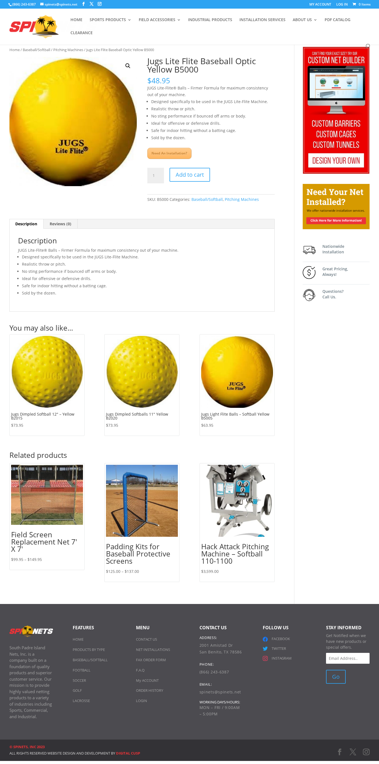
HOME (76, 20)
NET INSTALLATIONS (153, 649)
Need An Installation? (169, 153)
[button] (128, 66)
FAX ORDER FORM (151, 659)
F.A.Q (140, 670)
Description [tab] (26, 223)
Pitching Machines (68, 49)
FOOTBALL (81, 670)
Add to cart (190, 174)
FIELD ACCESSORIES (157, 20)
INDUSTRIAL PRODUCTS (210, 20)
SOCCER (79, 680)
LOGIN (141, 700)
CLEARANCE (81, 33)
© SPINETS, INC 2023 (27, 746)
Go (336, 676)
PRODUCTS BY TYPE (89, 649)
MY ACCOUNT (320, 5)
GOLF (77, 690)
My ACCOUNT (147, 680)
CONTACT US (146, 639)
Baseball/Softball (36, 49)
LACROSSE (81, 700)
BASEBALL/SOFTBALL (90, 659)
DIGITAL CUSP (128, 753)
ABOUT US (302, 20)
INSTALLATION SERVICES (262, 20)
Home (14, 49)
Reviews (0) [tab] (60, 223)
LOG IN (342, 5)
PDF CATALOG (337, 20)
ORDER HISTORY (149, 690)
